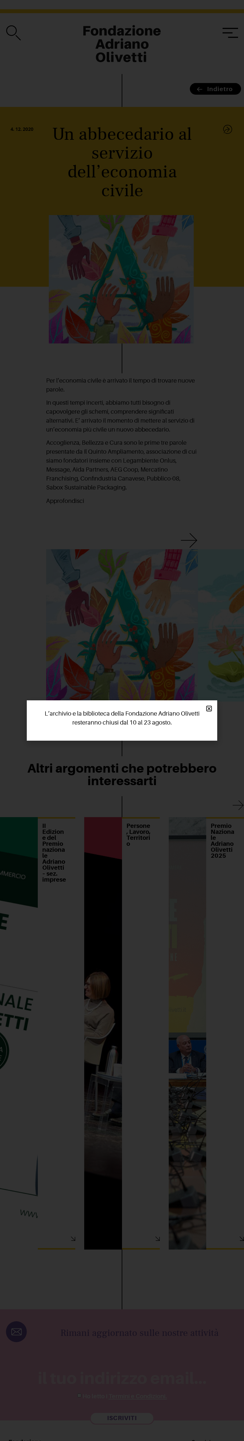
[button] (209, 708)
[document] (122, 720)
